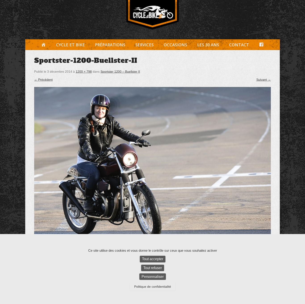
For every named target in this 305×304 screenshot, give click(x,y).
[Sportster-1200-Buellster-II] (152, 166)
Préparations (110, 44)
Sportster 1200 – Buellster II (120, 71)
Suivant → (263, 79)
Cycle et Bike (70, 44)
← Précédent (43, 79)
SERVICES (144, 44)
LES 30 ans (208, 44)
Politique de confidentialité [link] (152, 286)
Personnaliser (153, 277)
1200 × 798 (84, 71)
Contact (239, 44)
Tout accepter (152, 259)
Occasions (175, 44)
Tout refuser (152, 268)
